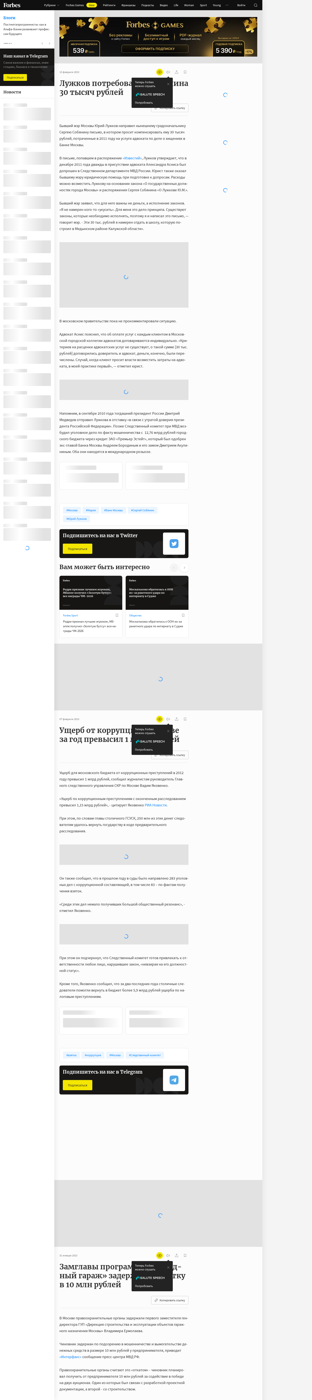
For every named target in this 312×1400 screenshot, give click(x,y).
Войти (241, 5)
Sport (203, 5)
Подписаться (77, 435)
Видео (164, 5)
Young (217, 5)
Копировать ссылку (172, 108)
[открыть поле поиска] (255, 5)
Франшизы (128, 5)
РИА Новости (156, 691)
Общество (135, 502)
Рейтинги (109, 5)
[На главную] (11, 5)
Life (176, 5)
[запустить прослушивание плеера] (168, 72)
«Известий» (132, 158)
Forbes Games (80, 5)
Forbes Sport (70, 502)
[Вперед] (195, 362)
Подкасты (147, 5)
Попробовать (144, 102)
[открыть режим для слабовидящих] (159, 72)
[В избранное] (117, 502)
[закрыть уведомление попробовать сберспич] (168, 84)
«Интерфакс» (70, 1243)
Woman (189, 5)
